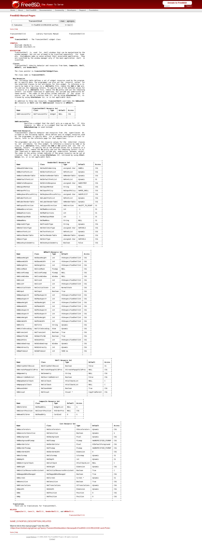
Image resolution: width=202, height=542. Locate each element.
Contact (52, 539)
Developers (71, 10)
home (12, 29)
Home (12, 10)
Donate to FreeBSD (177, 3)
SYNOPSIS (22, 521)
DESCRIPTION (34, 521)
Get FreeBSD (31, 10)
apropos (70, 21)
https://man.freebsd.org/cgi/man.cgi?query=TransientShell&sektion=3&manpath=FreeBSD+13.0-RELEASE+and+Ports (60, 528)
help (16, 29)
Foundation (93, 10)
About (20, 10)
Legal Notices (31, 537)
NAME (13, 521)
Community (59, 10)
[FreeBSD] (36, 8)
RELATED (46, 521)
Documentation (46, 10)
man (62, 21)
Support (82, 10)
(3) (20, 511)
